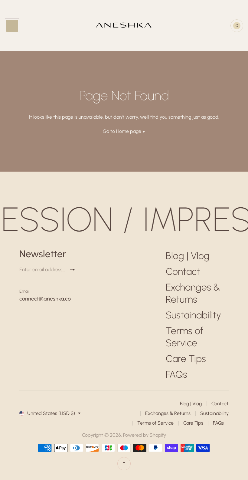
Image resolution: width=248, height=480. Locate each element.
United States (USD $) (51, 413)
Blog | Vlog (188, 255)
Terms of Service (155, 423)
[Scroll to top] (124, 463)
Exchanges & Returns (168, 413)
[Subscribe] (74, 269)
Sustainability (193, 315)
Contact (183, 271)
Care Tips (186, 358)
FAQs (176, 374)
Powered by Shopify (144, 435)
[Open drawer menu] (12, 25)
